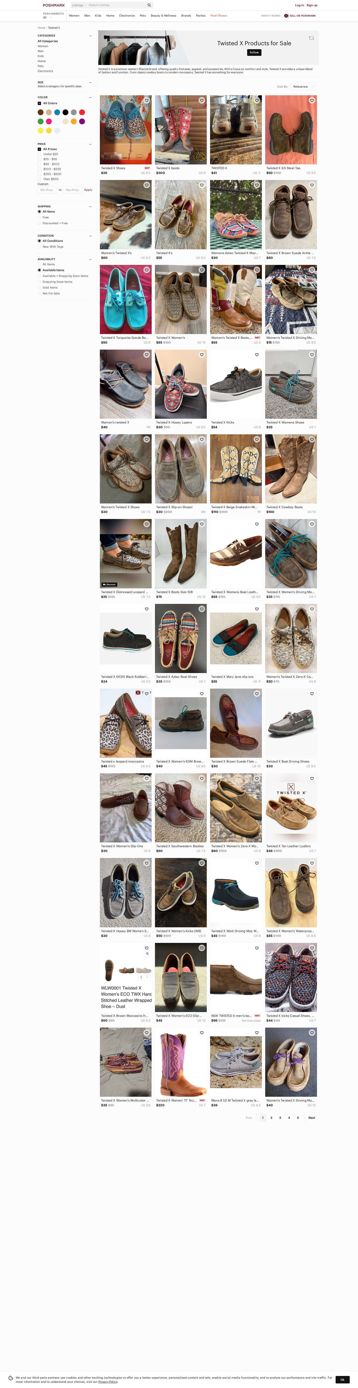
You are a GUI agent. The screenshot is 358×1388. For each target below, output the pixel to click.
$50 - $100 (51, 164)
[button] (79, 5)
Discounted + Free (55, 223)
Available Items (53, 270)
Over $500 (51, 179)
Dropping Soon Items (57, 282)
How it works (271, 15)
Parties (201, 15)
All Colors (50, 103)
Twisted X (54, 27)
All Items (49, 211)
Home (110, 15)
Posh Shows (218, 15)
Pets (143, 15)
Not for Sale (51, 293)
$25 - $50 (50, 159)
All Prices (50, 149)
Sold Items (50, 287)
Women (74, 15)
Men (87, 15)
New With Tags (53, 246)
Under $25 (51, 154)
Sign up (312, 5)
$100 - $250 (52, 169)
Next (311, 1118)
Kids (98, 15)
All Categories (48, 41)
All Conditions (53, 241)
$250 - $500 (53, 174)
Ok (343, 1380)
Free (46, 217)
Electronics (127, 15)
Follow (254, 52)
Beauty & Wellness (164, 15)
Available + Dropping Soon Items (65, 276)
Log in (299, 5)
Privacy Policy (107, 1382)
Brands (186, 15)
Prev (249, 1118)
